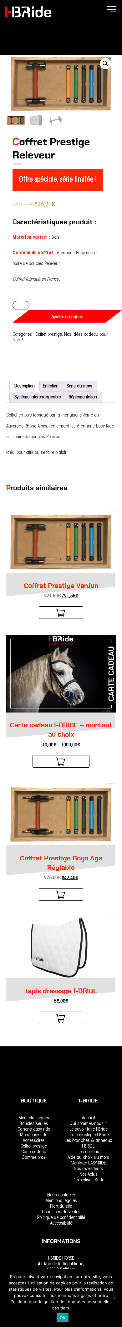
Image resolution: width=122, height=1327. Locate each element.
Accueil (88, 1118)
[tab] (24, 386)
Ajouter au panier (67, 317)
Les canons (88, 1152)
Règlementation (83, 397)
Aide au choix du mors (88, 1157)
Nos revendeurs (88, 1169)
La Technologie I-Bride (89, 1135)
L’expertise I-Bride (88, 1180)
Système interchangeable (37, 397)
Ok (62, 1317)
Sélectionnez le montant (61, 762)
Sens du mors (79, 386)
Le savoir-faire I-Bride (88, 1129)
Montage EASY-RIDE (88, 1163)
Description (24, 386)
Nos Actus (88, 1174)
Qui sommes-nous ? (88, 1124)
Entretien (50, 386)
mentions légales (75, 1295)
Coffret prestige (48, 334)
